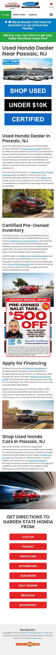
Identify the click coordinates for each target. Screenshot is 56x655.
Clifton (28, 537)
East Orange (28, 585)
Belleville (28, 595)
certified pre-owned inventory (24, 241)
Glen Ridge (28, 576)
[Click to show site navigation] (51, 15)
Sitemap (32, 633)
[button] (5, 15)
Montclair (28, 556)
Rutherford (28, 566)
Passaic (28, 546)
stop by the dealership (19, 264)
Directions (19, 14)
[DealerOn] (27, 629)
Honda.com (37, 638)
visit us (44, 177)
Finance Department (35, 368)
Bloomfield (28, 605)
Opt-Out (48, 633)
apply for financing (38, 460)
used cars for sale (31, 148)
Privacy (41, 633)
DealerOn (24, 633)
